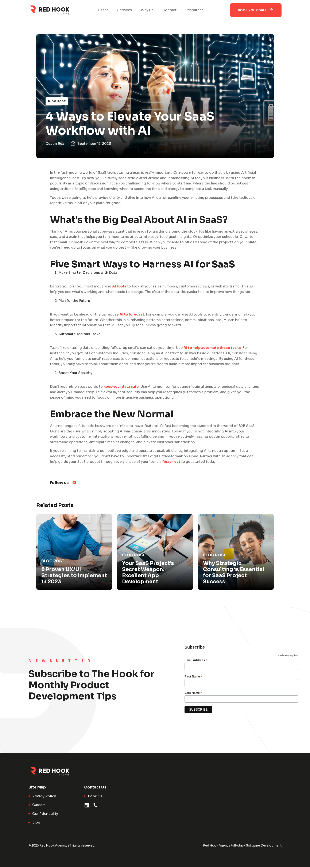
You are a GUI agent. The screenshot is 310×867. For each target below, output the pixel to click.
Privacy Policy (44, 796)
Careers (39, 805)
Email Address (196, 660)
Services (124, 10)
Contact (169, 10)
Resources (194, 10)
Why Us (147, 10)
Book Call (96, 796)
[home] (49, 10)
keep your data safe (121, 386)
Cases (103, 10)
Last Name (193, 693)
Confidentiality (45, 813)
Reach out (171, 461)
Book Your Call (252, 10)
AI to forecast (132, 314)
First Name (193, 677)
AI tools (119, 286)
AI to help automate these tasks (212, 347)
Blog (36, 822)
